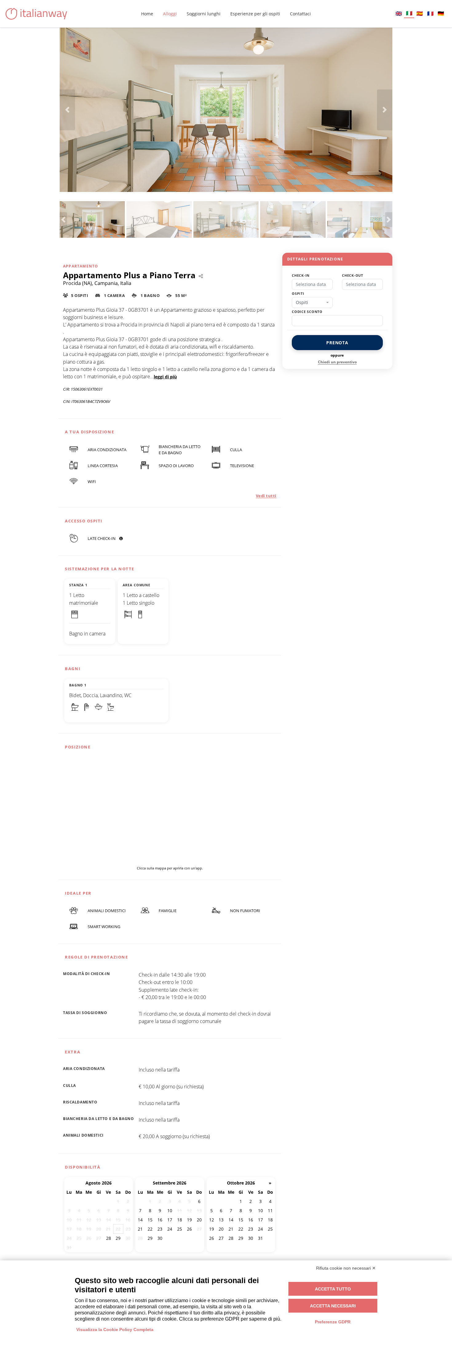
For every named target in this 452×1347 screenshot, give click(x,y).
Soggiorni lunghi (203, 14)
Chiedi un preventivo (337, 362)
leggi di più (165, 377)
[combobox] (312, 302)
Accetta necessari (333, 1305)
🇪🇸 (419, 13)
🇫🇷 (430, 13)
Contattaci (300, 14)
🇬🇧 (398, 13)
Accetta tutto (333, 1288)
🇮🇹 (409, 13)
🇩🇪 (441, 13)
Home (147, 14)
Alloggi (170, 14)
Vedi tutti (266, 495)
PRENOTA (337, 343)
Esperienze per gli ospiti (255, 14)
